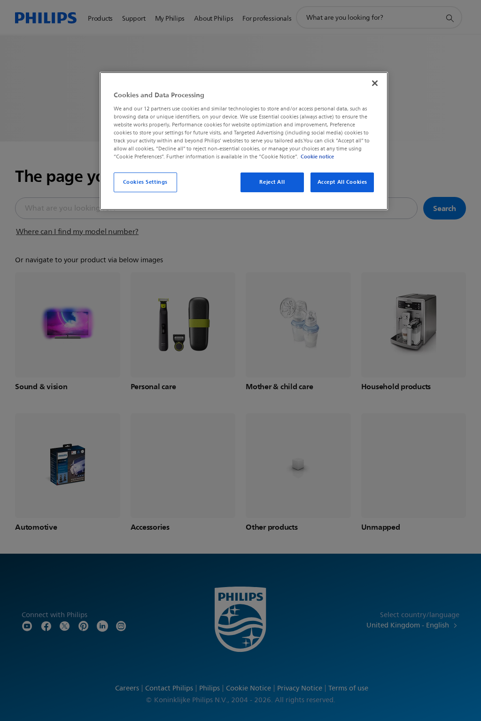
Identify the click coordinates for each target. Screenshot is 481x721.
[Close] (375, 83)
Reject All (272, 182)
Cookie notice (317, 156)
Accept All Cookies (342, 182)
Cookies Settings (145, 182)
